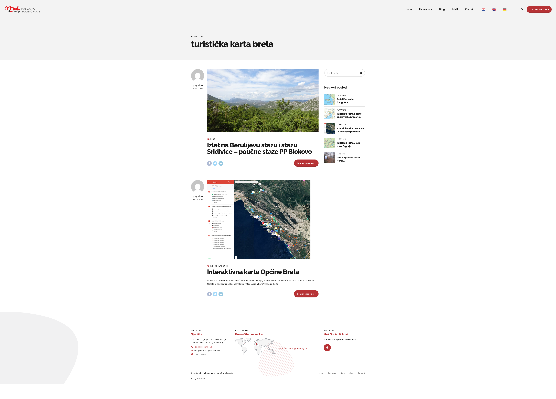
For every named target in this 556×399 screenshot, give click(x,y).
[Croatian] (483, 9)
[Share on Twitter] (215, 163)
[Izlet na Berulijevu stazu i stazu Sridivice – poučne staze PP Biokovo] (263, 100)
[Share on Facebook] (209, 163)
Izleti (455, 9)
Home (408, 9)
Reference (425, 9)
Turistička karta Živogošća (344, 101)
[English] (494, 9)
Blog (442, 9)
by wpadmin (197, 85)
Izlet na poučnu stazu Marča (348, 159)
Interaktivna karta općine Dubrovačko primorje (350, 130)
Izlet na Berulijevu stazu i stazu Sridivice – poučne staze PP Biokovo (259, 148)
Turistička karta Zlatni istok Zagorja (348, 144)
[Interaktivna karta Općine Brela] (263, 219)
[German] (504, 9)
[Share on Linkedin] (220, 163)
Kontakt (469, 9)
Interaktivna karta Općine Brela (253, 272)
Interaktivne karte (219, 266)
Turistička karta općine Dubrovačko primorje (349, 115)
